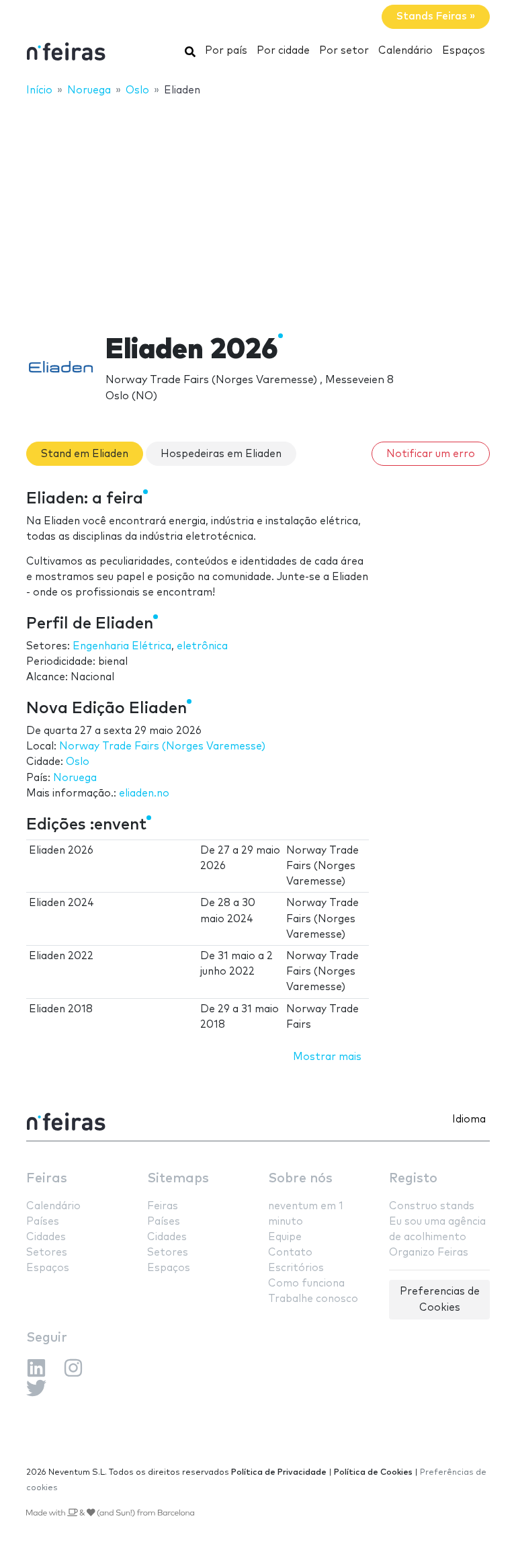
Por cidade (283, 51)
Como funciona (306, 1283)
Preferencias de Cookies (440, 1299)
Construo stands (431, 1206)
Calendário (405, 51)
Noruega (75, 778)
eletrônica (202, 646)
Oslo (77, 762)
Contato (290, 1253)
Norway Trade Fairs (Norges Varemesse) (162, 746)
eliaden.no (144, 793)
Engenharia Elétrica (122, 646)
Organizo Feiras (428, 1253)
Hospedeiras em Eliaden (221, 454)
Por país (226, 51)
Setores (46, 1253)
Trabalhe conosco (313, 1299)
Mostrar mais (327, 1057)
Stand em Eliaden (84, 454)
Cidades (46, 1237)
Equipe (285, 1237)
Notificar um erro (430, 454)
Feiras (46, 1178)
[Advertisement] (258, 206)
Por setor (344, 51)
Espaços (463, 51)
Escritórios (296, 1268)
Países (42, 1222)
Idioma (469, 1119)
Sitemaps (178, 1178)
